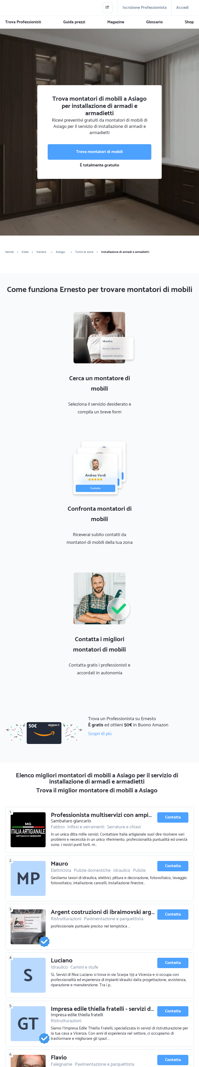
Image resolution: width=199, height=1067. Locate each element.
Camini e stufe (84, 967)
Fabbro (58, 827)
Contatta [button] (173, 817)
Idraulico (121, 870)
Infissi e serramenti (85, 827)
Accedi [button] (182, 7)
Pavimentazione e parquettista (113, 919)
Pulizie (139, 870)
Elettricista (61, 870)
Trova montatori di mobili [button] (99, 151)
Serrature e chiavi (124, 827)
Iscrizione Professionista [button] (145, 7)
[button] (23, 22)
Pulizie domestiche (92, 870)
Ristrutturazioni (66, 919)
